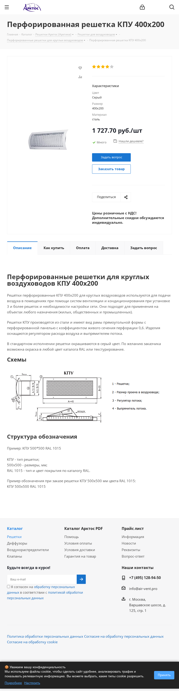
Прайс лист (133, 528)
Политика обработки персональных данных (45, 636)
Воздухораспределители (28, 549)
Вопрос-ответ (133, 556)
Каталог (15, 528)
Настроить (32, 683)
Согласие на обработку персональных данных (124, 636)
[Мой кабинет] (142, 7)
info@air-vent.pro (143, 588)
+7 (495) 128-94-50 (145, 577)
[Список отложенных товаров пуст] (159, 7)
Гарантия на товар (80, 556)
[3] (103, 67)
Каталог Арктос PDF (83, 528)
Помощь (71, 536)
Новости (129, 543)
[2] (98, 67)
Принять (164, 675)
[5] (112, 67)
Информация (133, 536)
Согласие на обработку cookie (32, 642)
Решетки (14, 536)
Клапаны (14, 556)
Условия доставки (79, 549)
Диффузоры (17, 543)
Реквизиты (131, 549)
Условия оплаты (78, 543)
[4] (107, 67)
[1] (94, 67)
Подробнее (13, 683)
